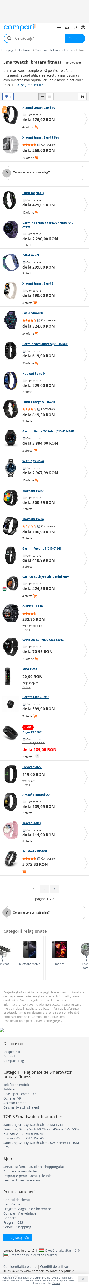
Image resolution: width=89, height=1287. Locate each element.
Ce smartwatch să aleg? (31, 172)
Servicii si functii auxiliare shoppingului (33, 1167)
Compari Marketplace (19, 1213)
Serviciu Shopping (17, 1227)
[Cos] (75, 27)
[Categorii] (59, 27)
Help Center (12, 1204)
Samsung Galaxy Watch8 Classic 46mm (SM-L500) (41, 1129)
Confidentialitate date (20, 1266)
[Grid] (50, 96)
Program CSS (13, 1222)
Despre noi (11, 1051)
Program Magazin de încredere (27, 1209)
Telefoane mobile (30, 964)
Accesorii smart (15, 1103)
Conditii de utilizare (55, 1266)
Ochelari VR (12, 1098)
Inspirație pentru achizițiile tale (27, 1176)
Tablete (59, 964)
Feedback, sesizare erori (21, 1180)
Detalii (26, 629)
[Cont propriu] (83, 27)
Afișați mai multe (30, 85)
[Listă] (42, 96)
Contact (9, 1056)
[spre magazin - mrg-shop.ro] (11, 676)
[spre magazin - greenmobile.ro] (11, 613)
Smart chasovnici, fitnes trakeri (33, 1255)
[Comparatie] (67, 27)
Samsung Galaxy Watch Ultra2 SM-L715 (33, 1124)
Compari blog (13, 1061)
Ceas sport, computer (19, 1094)
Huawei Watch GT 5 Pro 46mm (26, 1138)
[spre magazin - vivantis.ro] (11, 774)
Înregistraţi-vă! (17, 1237)
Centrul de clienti (16, 1200)
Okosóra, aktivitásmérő (62, 1250)
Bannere (9, 1218)
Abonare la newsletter (20, 1171)
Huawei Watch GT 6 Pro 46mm (26, 1133)
